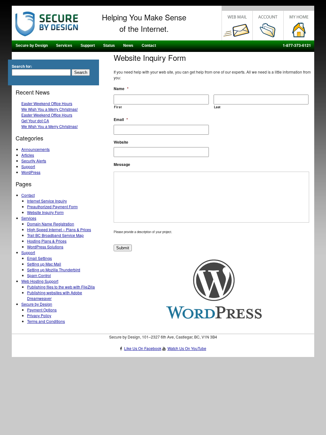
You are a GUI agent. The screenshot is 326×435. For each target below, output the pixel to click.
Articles (27, 155)
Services (64, 45)
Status (109, 45)
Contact (149, 45)
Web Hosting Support (39, 281)
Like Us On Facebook (142, 348)
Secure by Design (32, 45)
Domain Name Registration (50, 223)
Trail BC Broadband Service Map (55, 235)
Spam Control (39, 275)
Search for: (22, 66)
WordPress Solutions (45, 246)
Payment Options (42, 309)
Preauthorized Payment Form (52, 206)
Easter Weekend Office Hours (46, 103)
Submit (122, 248)
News (128, 45)
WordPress (30, 172)
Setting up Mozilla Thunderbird (53, 269)
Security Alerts (33, 160)
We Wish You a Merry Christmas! (49, 109)
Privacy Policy (39, 315)
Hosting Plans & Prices (47, 241)
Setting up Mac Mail (44, 264)
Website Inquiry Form (45, 212)
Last (217, 107)
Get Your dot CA (35, 120)
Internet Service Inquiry (47, 200)
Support (88, 45)
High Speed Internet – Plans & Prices (59, 229)
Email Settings (39, 258)
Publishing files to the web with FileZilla (61, 286)
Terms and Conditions (46, 321)
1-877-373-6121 (297, 45)
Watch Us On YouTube (186, 348)
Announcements (35, 149)
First (118, 107)
